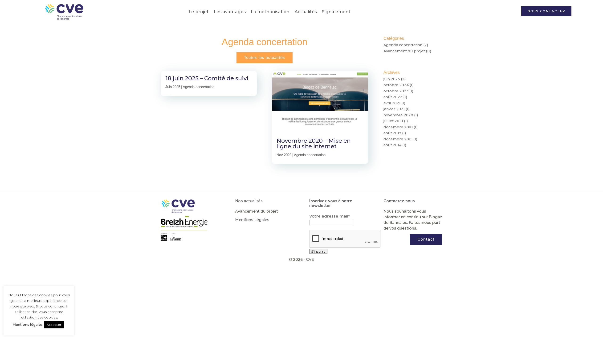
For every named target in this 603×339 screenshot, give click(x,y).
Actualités (306, 11)
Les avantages (230, 11)
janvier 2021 (394, 109)
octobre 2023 (395, 91)
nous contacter (546, 11)
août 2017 (392, 133)
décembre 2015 (397, 139)
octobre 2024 (396, 85)
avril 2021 (391, 103)
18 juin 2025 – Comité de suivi (206, 78)
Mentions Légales (252, 220)
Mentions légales (28, 325)
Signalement (336, 11)
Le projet (199, 11)
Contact (426, 239)
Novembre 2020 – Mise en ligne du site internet (314, 143)
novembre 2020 (398, 115)
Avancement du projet (404, 51)
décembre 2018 (398, 127)
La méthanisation (270, 11)
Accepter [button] (54, 325)
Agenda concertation (198, 87)
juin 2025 (391, 79)
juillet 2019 (393, 121)
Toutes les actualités (264, 57)
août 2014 (392, 145)
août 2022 (392, 97)
